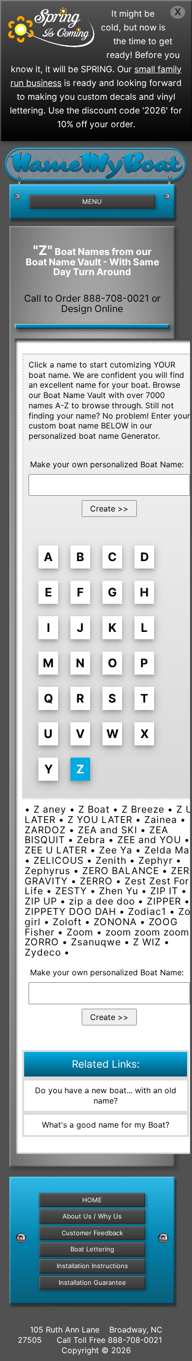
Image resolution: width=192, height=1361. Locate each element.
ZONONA (115, 922)
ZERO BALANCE (120, 871)
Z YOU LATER (99, 819)
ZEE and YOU (149, 840)
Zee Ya (115, 850)
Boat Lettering (92, 1249)
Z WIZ (147, 942)
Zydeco (43, 952)
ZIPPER (164, 901)
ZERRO (96, 881)
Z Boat (94, 809)
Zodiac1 (147, 911)
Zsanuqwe (96, 942)
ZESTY (71, 891)
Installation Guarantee (92, 1282)
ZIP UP (41, 901)
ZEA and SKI (107, 830)
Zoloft (67, 922)
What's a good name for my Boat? (105, 1125)
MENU (92, 201)
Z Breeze (143, 809)
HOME (92, 1200)
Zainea (160, 819)
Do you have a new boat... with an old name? (105, 1095)
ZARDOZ (45, 830)
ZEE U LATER (56, 850)
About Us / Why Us (92, 1216)
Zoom (80, 932)
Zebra (91, 840)
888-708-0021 (135, 1340)
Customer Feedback (92, 1233)
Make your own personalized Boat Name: (107, 464)
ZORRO (42, 942)
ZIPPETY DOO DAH (70, 911)
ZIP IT (164, 891)
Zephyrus (47, 871)
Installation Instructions (92, 1266)
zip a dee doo (102, 901)
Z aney (49, 809)
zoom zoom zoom (147, 932)
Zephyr (155, 860)
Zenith (111, 860)
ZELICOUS (58, 860)
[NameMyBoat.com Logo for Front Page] (96, 168)
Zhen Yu (118, 891)
